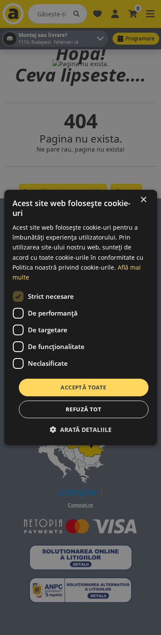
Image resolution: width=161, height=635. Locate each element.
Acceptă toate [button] (83, 387)
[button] (81, 429)
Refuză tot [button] (83, 409)
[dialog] (80, 318)
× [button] (143, 200)
